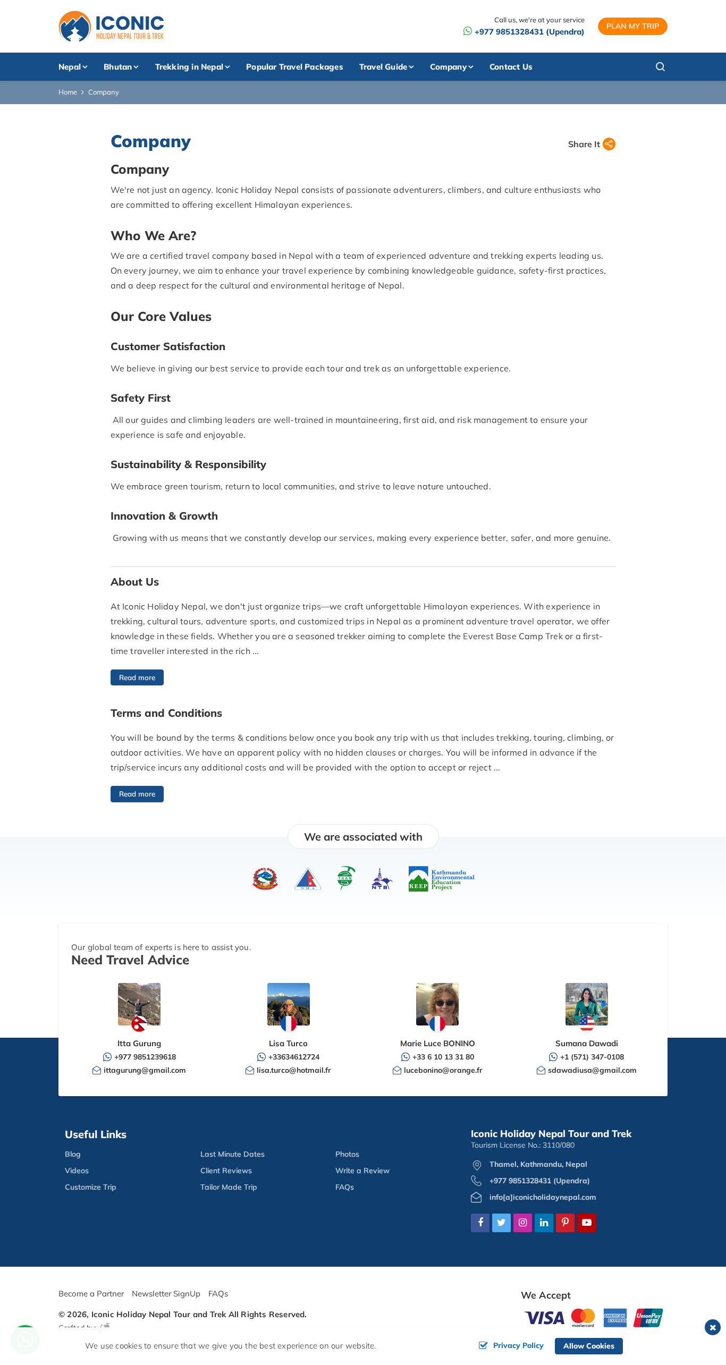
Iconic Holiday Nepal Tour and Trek (158, 1314)
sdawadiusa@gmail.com (592, 1070)
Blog (73, 1154)
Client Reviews (226, 1170)
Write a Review (362, 1170)
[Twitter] (501, 1223)
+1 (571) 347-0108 (592, 1057)
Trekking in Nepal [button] (189, 67)
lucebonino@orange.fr (443, 1070)
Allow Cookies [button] (588, 1346)
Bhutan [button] (118, 67)
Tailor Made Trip (228, 1187)
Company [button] (448, 67)
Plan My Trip (632, 26)
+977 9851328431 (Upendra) (530, 32)
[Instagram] (522, 1223)
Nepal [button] (69, 67)
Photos (347, 1154)
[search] (641, 67)
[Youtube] (586, 1223)
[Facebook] (480, 1223)
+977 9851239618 (145, 1057)
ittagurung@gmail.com (145, 1070)
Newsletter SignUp (166, 1293)
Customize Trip (90, 1187)
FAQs (344, 1187)
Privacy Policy (518, 1345)
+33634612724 (293, 1057)
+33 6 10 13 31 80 (443, 1057)
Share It (584, 144)
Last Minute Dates (232, 1154)
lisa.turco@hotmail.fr (294, 1070)
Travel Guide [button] (383, 67)
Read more (137, 677)
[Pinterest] (565, 1223)
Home (67, 92)
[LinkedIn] (544, 1223)
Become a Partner (91, 1293)
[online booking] (594, 1317)
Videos (77, 1170)
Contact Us (511, 67)
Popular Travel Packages (294, 67)
